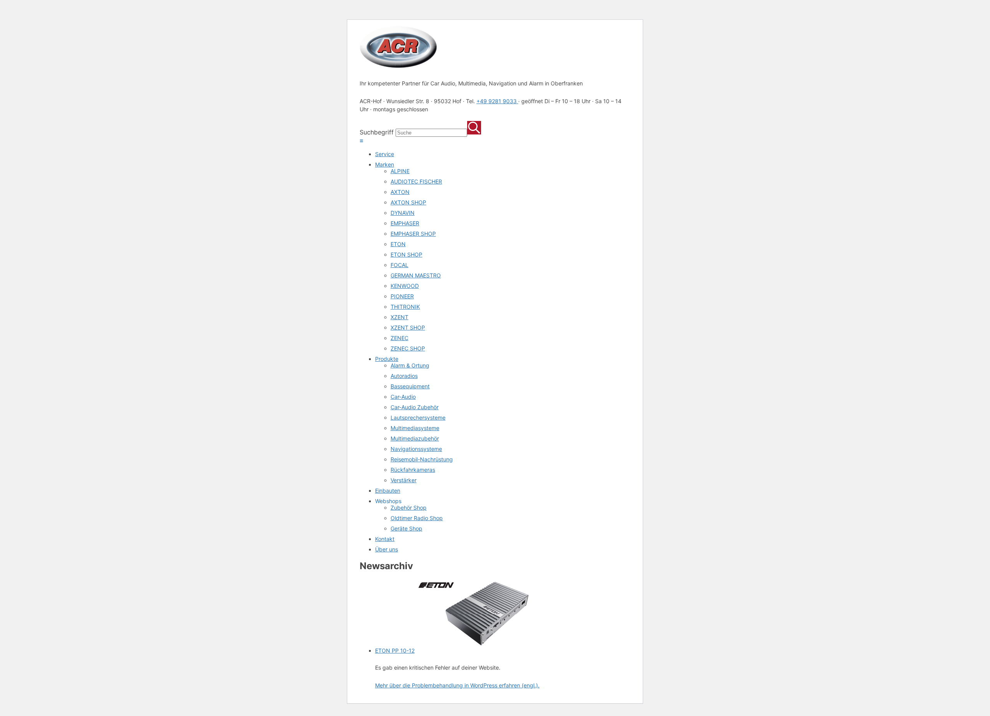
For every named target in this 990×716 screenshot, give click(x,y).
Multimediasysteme (415, 428)
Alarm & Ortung (410, 365)
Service (384, 154)
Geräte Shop (406, 528)
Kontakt (384, 539)
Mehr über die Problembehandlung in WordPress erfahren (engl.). (457, 685)
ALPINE (400, 171)
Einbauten (387, 490)
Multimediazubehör (415, 438)
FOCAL (399, 265)
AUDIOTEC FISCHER (416, 181)
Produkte (386, 358)
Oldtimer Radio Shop (417, 518)
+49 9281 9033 (497, 101)
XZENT (399, 317)
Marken (384, 164)
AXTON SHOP (408, 202)
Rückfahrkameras (413, 469)
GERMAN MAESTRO (416, 275)
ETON (398, 244)
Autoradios (404, 375)
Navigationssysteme (416, 449)
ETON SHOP (406, 254)
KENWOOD (405, 285)
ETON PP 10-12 (395, 650)
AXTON (400, 192)
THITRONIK (405, 306)
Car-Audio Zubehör (415, 407)
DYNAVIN (403, 212)
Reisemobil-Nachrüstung (422, 459)
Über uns (386, 549)
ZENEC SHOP (408, 348)
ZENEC (399, 338)
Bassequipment (410, 386)
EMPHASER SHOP (413, 233)
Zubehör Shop (409, 507)
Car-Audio (403, 396)
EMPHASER (405, 223)
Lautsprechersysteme (418, 417)
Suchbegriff (377, 132)
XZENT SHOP (408, 327)
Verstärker (403, 480)
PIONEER (402, 296)
